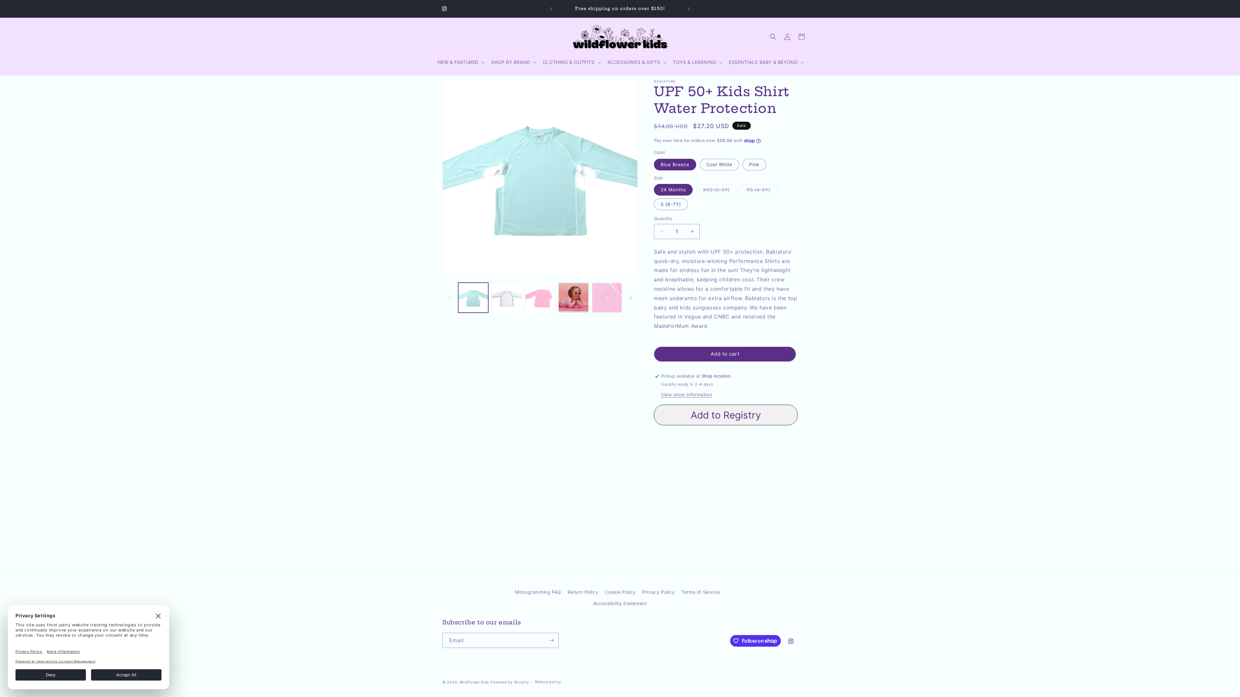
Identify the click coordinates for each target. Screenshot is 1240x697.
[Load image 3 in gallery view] (540, 298)
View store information (686, 394)
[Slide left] (449, 298)
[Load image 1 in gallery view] (473, 298)
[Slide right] (631, 298)
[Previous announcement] (551, 9)
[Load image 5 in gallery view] (607, 298)
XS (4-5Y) (762, 191)
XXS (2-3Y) (720, 191)
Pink (754, 164)
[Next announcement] (689, 9)
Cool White (719, 164)
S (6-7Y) (671, 204)
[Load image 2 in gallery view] (506, 298)
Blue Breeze (675, 164)
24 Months (673, 189)
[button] (460, 62)
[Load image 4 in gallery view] (573, 298)
